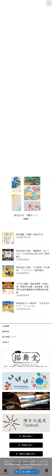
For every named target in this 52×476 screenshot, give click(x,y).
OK (17, 471)
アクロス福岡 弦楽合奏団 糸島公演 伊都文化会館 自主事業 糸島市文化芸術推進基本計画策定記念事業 (32, 288)
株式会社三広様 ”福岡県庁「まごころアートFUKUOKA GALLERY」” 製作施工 (33, 253)
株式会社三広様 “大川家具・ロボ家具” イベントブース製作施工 (33, 269)
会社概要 (5, 326)
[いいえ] (48, 466)
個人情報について (9, 336)
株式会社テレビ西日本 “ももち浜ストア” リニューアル (33, 304)
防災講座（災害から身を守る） (30, 234)
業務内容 (5, 331)
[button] (26, 436)
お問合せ (5, 342)
